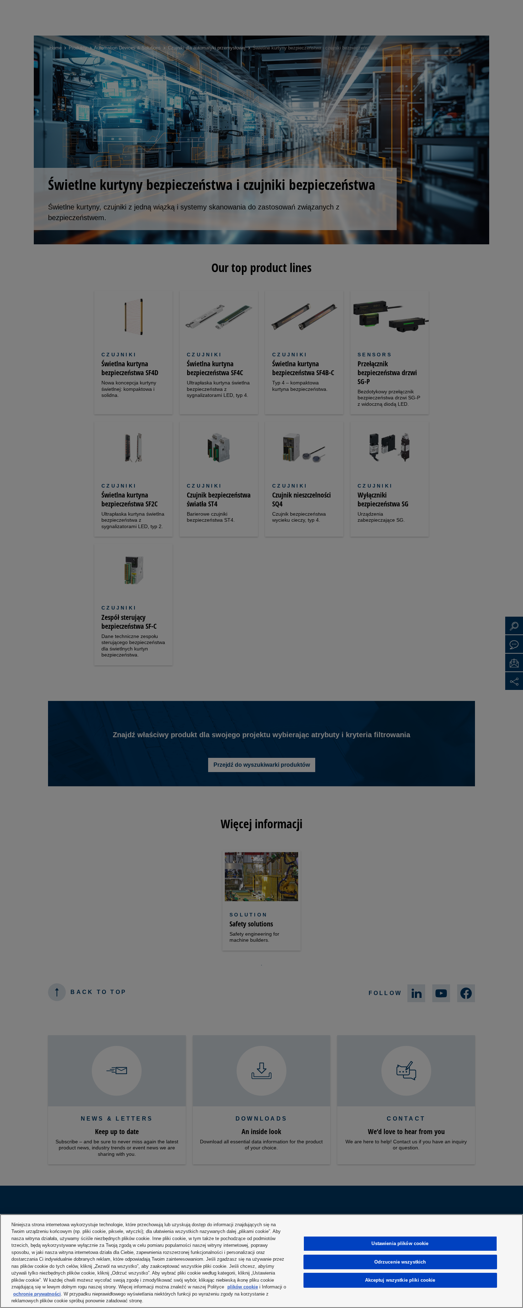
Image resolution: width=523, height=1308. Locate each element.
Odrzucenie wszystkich (400, 1262)
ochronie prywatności (37, 1294)
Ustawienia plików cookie (399, 1243)
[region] (261, 1261)
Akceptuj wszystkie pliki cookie (400, 1280)
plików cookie (242, 1287)
